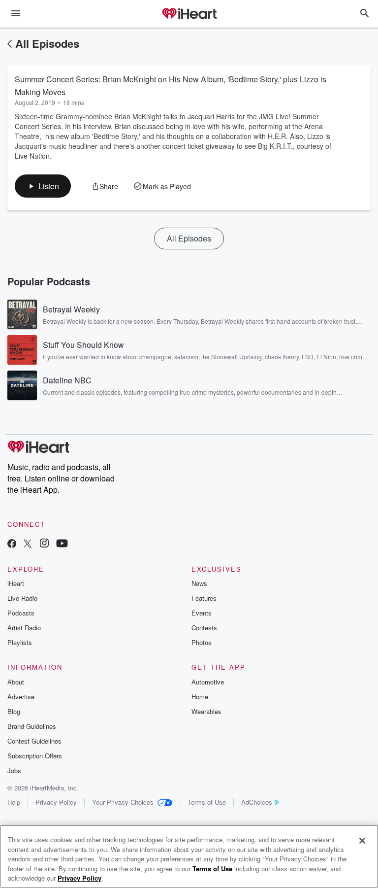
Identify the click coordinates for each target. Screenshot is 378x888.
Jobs (14, 770)
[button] (43, 186)
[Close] (362, 841)
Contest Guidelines (34, 741)
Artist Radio (24, 627)
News (199, 583)
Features (204, 598)
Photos (201, 642)
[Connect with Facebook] (11, 544)
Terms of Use (207, 802)
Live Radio (22, 598)
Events (201, 612)
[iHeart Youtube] (62, 544)
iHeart (15, 583)
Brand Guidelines (31, 726)
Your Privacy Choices (123, 802)
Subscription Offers (34, 755)
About (15, 681)
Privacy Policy (56, 802)
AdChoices (256, 802)
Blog (13, 711)
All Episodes (47, 43)
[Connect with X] (28, 544)
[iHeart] (189, 14)
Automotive (207, 681)
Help (13, 802)
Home (199, 696)
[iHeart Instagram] (44, 544)
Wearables (206, 711)
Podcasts (20, 612)
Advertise (20, 696)
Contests (204, 627)
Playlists (19, 642)
